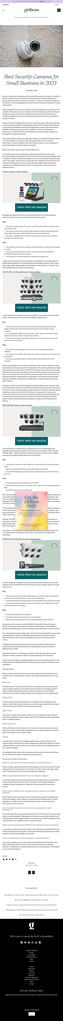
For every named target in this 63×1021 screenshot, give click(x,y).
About (31, 981)
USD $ (30, 1014)
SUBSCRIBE (41, 1)
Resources (31, 975)
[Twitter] (25, 943)
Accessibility (31, 955)
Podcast (31, 971)
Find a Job (32, 973)
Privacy (31, 952)
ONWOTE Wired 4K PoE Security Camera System (21, 539)
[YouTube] (36, 943)
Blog (31, 959)
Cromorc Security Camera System (15, 172)
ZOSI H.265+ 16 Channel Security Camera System (21, 272)
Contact (31, 984)
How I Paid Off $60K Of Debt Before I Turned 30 (31, 900)
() (57, 4)
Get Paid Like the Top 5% (31, 979)
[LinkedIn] (40, 943)
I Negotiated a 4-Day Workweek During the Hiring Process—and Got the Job (31, 910)
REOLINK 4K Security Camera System (17, 405)
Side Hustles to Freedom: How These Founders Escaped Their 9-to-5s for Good (31, 895)
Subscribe (5, 4)
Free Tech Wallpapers (31, 977)
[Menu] (3, 10)
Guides (21, 17)
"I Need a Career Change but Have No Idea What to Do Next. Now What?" (31, 905)
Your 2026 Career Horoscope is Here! (31, 915)
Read (31, 966)
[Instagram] (32, 943)
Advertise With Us (31, 957)
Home (16, 17)
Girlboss (37, 1010)
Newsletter (31, 969)
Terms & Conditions (31, 950)
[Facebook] (22, 943)
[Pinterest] (29, 943)
